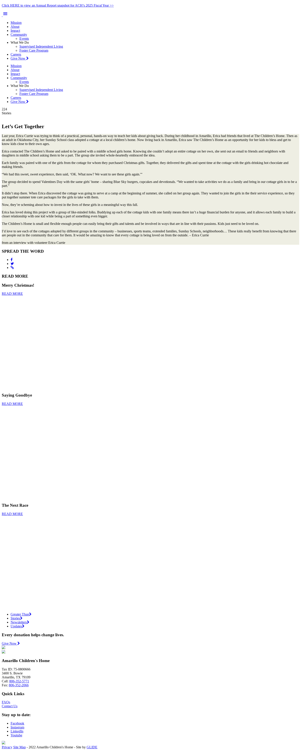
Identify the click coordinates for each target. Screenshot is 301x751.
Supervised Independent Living (41, 46)
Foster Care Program (33, 50)
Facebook (17, 723)
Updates (16, 626)
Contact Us (9, 706)
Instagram (17, 727)
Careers (16, 54)
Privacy (7, 747)
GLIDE (92, 747)
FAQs (6, 702)
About (15, 26)
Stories (15, 618)
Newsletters (19, 622)
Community (19, 34)
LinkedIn (17, 731)
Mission (16, 22)
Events (24, 38)
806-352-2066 (19, 685)
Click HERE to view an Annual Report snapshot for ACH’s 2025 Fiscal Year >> (58, 5)
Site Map (19, 747)
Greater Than (20, 614)
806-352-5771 (19, 681)
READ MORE (12, 294)
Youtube (16, 735)
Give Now (18, 58)
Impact (15, 30)
